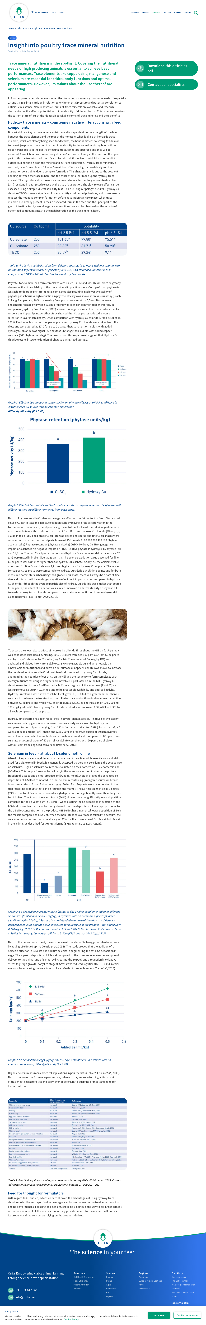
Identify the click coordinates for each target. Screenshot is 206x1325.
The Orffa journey (180, 1280)
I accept (159, 1315)
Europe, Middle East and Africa (150, 1282)
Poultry (109, 1276)
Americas (143, 1276)
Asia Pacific (144, 1288)
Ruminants (111, 1288)
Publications (23, 28)
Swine (109, 1280)
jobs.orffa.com (180, 1302)
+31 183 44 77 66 (26, 1290)
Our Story (167, 12)
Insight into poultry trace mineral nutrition (52, 28)
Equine (109, 1296)
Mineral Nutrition (81, 1284)
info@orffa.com (26, 1297)
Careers (177, 12)
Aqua (108, 1284)
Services (146, 12)
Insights (156, 12)
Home (11, 28)
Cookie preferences (187, 1315)
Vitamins (78, 1288)
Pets (108, 1292)
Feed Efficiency (81, 1280)
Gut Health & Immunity (84, 1276)
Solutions (134, 12)
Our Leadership (179, 1276)
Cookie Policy (71, 1319)
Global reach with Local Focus (183, 1294)
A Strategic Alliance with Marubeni (183, 1286)
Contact (187, 12)
